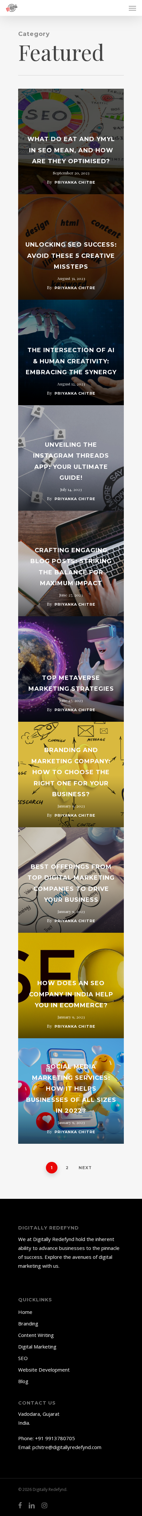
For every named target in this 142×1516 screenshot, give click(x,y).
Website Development (44, 1369)
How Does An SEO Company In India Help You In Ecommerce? (71, 994)
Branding (28, 1323)
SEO (23, 1358)
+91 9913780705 (55, 1438)
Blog (23, 1381)
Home (25, 1312)
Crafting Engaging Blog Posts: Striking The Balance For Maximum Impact (71, 567)
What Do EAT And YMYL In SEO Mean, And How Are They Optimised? (71, 150)
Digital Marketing (37, 1346)
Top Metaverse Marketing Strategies (71, 683)
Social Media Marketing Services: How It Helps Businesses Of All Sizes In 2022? (71, 1088)
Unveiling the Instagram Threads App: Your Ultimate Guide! (71, 461)
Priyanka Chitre (74, 182)
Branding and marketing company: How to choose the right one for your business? (71, 772)
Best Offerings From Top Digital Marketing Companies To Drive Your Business (71, 883)
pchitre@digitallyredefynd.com (66, 1447)
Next (85, 1167)
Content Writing (36, 1335)
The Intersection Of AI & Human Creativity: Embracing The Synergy (71, 361)
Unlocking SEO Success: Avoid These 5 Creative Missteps (71, 255)
